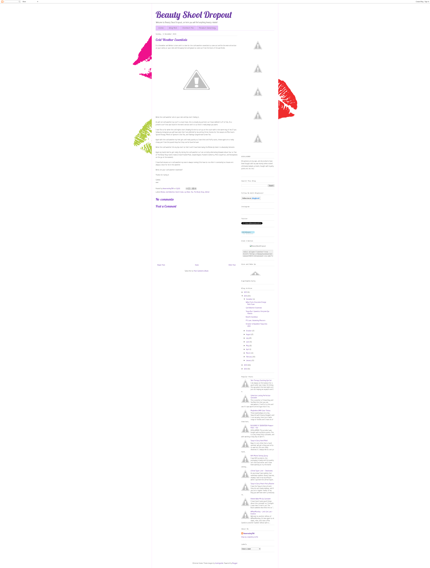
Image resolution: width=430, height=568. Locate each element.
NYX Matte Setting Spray (259, 456)
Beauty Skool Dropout (194, 14)
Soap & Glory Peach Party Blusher (262, 484)
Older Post (232, 265)
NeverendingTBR (249, 534)
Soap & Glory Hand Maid (259, 441)
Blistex (163, 192)
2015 (245, 296)
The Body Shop (199, 192)
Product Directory (207, 28)
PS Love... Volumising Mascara (255, 321)
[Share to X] (191, 188)
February (249, 357)
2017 (245, 292)
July (247, 338)
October (249, 331)
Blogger (234, 563)
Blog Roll (173, 28)
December (249, 299)
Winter (207, 192)
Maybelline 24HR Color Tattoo (260, 411)
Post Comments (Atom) (201, 271)
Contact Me (188, 28)
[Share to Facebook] (193, 188)
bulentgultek (219, 563)
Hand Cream (179, 192)
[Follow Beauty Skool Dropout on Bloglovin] (251, 199)
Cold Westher (170, 192)
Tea (192, 192)
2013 (246, 369)
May (247, 346)
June (248, 342)
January (249, 361)
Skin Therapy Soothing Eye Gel (261, 381)
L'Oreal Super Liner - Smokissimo (262, 471)
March (248, 353)
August (248, 335)
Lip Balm (187, 192)
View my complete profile (249, 537)
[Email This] (187, 188)
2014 (245, 365)
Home (160, 28)
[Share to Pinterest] (195, 188)
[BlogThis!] (189, 188)
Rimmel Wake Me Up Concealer (261, 499)
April (248, 349)
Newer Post (161, 265)
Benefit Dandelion (252, 317)
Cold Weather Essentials (254, 308)
